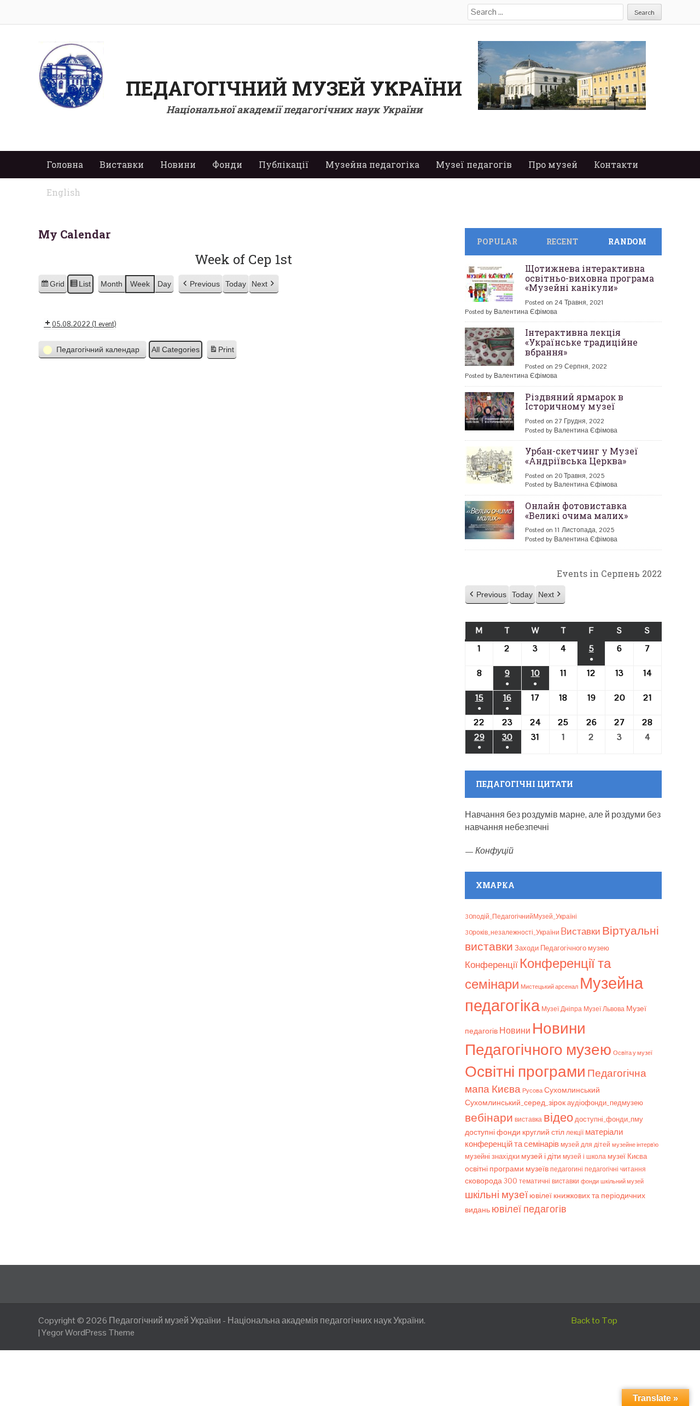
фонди (590, 1181)
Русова (532, 1090)
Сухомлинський (572, 1090)
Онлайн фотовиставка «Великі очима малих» (576, 510)
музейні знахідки (492, 1156)
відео (558, 1117)
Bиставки (580, 931)
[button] (200, 284)
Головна (64, 164)
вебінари (489, 1118)
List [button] (80, 286)
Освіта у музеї (632, 1053)
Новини (178, 164)
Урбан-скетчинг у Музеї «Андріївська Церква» (581, 455)
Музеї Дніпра (561, 1009)
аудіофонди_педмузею (605, 1102)
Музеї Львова (604, 1009)
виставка (528, 1119)
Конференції (491, 965)
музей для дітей (585, 1144)
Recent (562, 241)
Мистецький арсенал (549, 986)
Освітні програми (525, 1071)
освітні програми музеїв (507, 1169)
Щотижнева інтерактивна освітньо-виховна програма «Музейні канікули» (589, 277)
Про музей (553, 164)
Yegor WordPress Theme (88, 1332)
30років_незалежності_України (512, 932)
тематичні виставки (549, 1181)
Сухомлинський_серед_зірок (515, 1102)
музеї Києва (627, 1156)
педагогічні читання (615, 1169)
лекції (575, 1132)
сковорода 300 (491, 1181)
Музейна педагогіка (372, 164)
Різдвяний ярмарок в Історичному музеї (574, 401)
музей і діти (541, 1156)
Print (221, 352)
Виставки (122, 164)
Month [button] (111, 283)
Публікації (284, 164)
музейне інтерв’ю (635, 1144)
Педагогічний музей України (294, 88)
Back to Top (594, 1320)
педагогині (566, 1169)
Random (627, 241)
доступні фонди (493, 1132)
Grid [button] (52, 286)
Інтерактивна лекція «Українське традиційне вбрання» (581, 341)
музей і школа (584, 1156)
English (63, 192)
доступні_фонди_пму (609, 1119)
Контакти (616, 164)
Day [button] (164, 283)
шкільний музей (622, 1181)
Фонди (227, 164)
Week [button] (140, 283)
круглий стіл (543, 1132)
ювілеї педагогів (529, 1209)
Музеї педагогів (474, 164)
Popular (497, 241)
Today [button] (235, 283)
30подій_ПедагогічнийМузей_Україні (521, 916)
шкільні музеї (496, 1194)
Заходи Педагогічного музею (562, 948)
